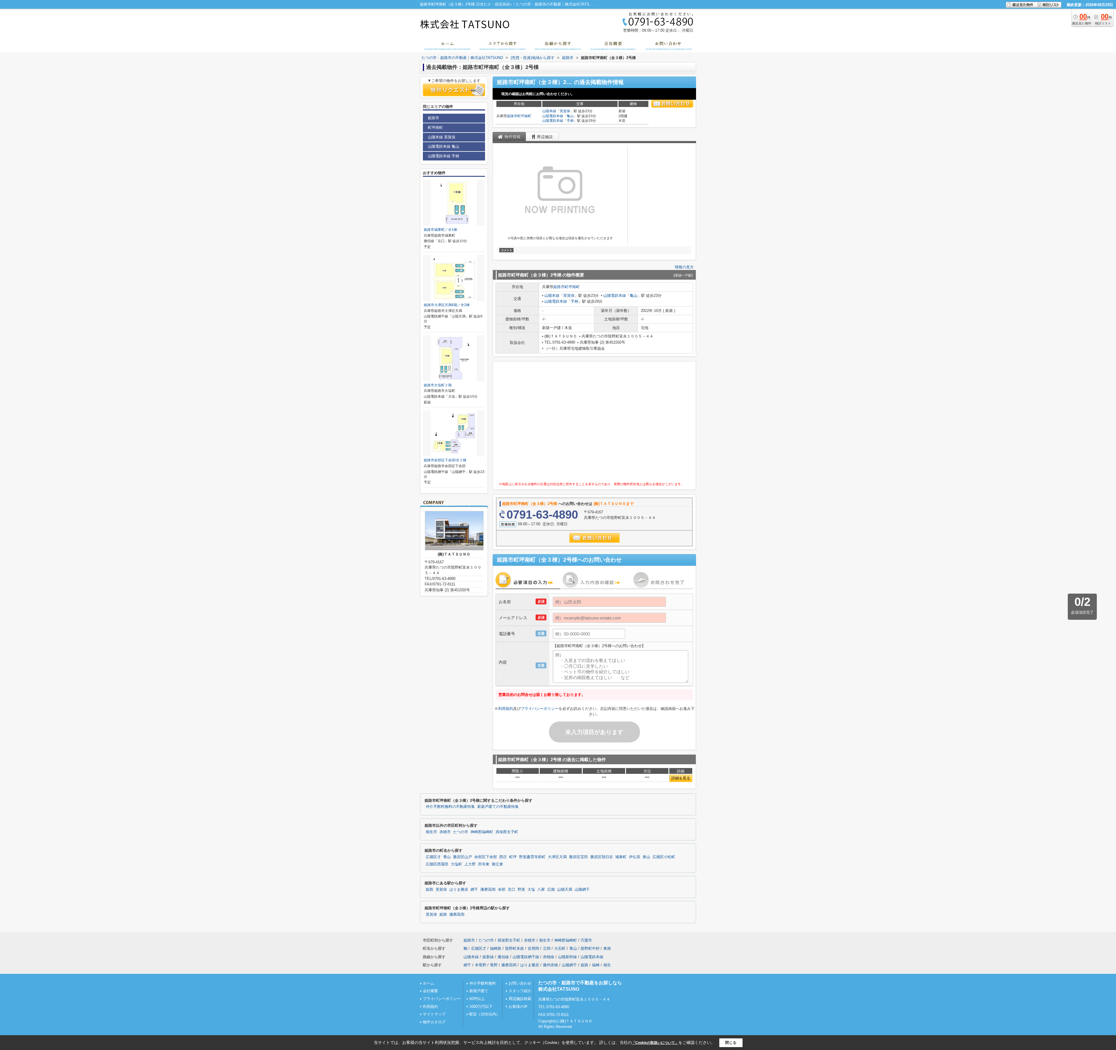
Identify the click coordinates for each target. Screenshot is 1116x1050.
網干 (474, 890)
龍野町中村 (590, 948)
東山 (646, 857)
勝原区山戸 (462, 857)
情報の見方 (684, 267)
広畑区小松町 (663, 857)
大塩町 (456, 864)
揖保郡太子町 (507, 832)
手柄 (570, 121)
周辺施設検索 (520, 999)
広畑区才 (433, 857)
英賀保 (565, 111)
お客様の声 (518, 1006)
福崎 (596, 965)
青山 (447, 857)
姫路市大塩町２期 (438, 385)
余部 (501, 890)
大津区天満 (557, 857)
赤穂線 (548, 957)
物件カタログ (434, 1022)
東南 (607, 948)
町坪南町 (524, 116)
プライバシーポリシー (540, 708)
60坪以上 (477, 999)
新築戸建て (478, 991)
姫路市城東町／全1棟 (440, 230)
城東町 (621, 857)
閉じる (730, 1042)
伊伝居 (634, 857)
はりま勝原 (458, 890)
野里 (521, 890)
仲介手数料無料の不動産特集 (450, 807)
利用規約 (505, 708)
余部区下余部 (485, 857)
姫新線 (488, 957)
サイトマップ (434, 1014)
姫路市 (512, 116)
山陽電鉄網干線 (526, 957)
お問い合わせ (520, 983)
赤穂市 (445, 832)
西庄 (503, 857)
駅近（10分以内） (484, 1014)
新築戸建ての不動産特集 (498, 807)
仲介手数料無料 (482, 983)
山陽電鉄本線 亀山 (443, 146)
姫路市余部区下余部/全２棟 (445, 460)
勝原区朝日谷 (601, 857)
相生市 (431, 832)
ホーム (428, 983)
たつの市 (460, 832)
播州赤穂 (550, 965)
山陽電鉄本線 (552, 116)
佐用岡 (533, 948)
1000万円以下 (481, 1006)
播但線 (503, 957)
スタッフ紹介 (520, 991)
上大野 (470, 864)
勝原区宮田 (578, 857)
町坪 (513, 857)
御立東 (497, 864)
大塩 (531, 890)
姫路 (429, 890)
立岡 (546, 948)
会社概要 (430, 991)
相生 (607, 965)
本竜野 (480, 965)
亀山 (570, 116)
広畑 (551, 890)
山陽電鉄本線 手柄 (443, 156)
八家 (541, 890)
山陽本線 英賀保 (441, 137)
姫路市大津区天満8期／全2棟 (447, 305)
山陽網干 (582, 890)
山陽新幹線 (567, 957)
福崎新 (495, 948)
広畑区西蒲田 (437, 864)
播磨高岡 (488, 890)
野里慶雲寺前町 (532, 857)
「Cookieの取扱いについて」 (655, 1043)
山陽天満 (564, 890)
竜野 (494, 965)
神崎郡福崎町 (482, 832)
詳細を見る (680, 778)
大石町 (560, 948)
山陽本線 (549, 111)
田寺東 (483, 864)
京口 (511, 890)
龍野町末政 (514, 948)
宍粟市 (586, 940)
